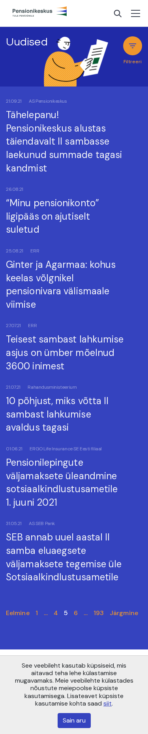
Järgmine (124, 613)
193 (99, 613)
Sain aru (74, 720)
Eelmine (18, 613)
